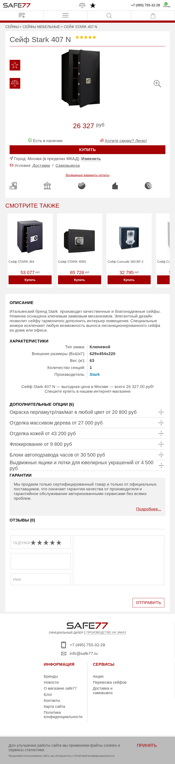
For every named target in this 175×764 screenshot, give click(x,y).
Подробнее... (148, 509)
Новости (51, 682)
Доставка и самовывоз (102, 690)
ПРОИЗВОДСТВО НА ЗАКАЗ (106, 632)
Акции (98, 676)
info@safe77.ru (84, 653)
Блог (48, 694)
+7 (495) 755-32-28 (145, 5)
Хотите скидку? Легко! (126, 140)
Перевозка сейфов (110, 682)
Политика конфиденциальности (63, 714)
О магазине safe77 (60, 688)
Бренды (51, 676)
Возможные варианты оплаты (87, 175)
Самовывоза (67, 165)
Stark (95, 374)
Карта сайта (54, 706)
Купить (30, 280)
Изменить (91, 158)
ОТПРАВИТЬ (148, 602)
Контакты (52, 700)
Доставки (41, 165)
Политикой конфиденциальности (94, 755)
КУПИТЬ (87, 149)
